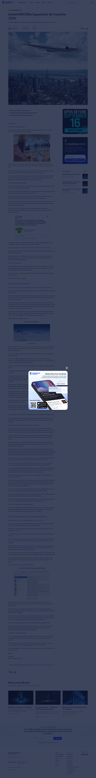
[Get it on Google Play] (42, 407)
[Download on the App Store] (42, 403)
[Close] (67, 368)
